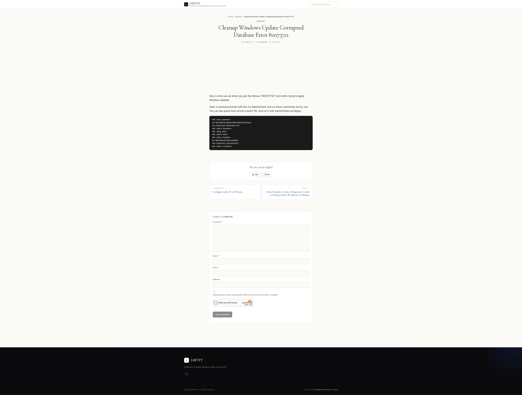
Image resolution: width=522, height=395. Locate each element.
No (268, 174)
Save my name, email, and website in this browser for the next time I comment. (245, 295)
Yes (256, 174)
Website (216, 279)
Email (215, 268)
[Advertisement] (265, 71)
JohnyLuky (262, 42)
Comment (217, 222)
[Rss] (186, 374)
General (238, 17)
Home (230, 17)
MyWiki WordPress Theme (327, 389)
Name (216, 256)
